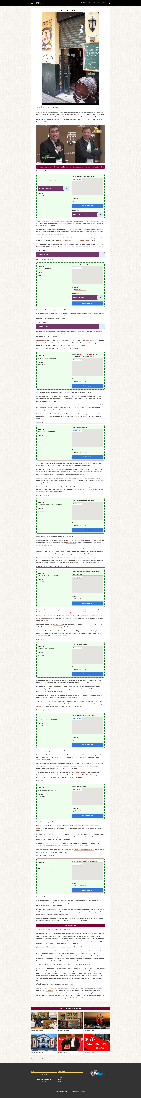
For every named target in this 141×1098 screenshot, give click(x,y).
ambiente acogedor (98, 229)
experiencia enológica (64, 240)
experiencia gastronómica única (72, 612)
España (62, 472)
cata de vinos (49, 990)
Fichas (93, 2)
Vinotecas (83, 2)
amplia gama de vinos (50, 943)
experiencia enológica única (60, 487)
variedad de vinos (57, 119)
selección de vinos (79, 405)
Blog (98, 2)
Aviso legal (44, 1074)
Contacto (44, 1082)
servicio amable (58, 624)
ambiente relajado (84, 240)
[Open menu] (32, 3)
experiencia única (71, 542)
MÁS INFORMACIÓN (87, 205)
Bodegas (103, 2)
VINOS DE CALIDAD (86, 354)
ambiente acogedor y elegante (57, 551)
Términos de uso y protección (44, 1079)
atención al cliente (43, 340)
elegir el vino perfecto (91, 340)
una (48, 119)
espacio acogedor (83, 903)
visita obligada (88, 487)
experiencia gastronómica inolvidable (84, 849)
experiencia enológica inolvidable (76, 345)
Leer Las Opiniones (80, 201)
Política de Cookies (44, 1077)
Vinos (89, 2)
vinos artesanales (73, 941)
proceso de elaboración (71, 998)
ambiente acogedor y (46, 616)
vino (37, 225)
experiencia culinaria (80, 772)
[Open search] (109, 3)
